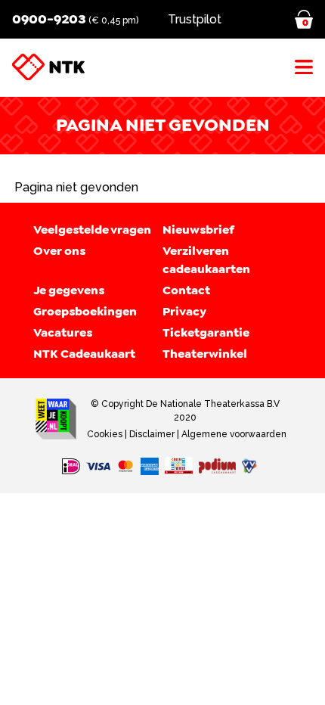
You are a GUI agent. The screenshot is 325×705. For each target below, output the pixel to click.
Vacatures (62, 333)
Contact (186, 290)
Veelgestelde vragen (92, 230)
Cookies (104, 434)
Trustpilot (194, 19)
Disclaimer (152, 434)
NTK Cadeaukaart (84, 354)
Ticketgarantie (205, 333)
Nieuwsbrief (198, 230)
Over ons (59, 251)
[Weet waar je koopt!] (56, 419)
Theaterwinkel (204, 354)
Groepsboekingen (85, 312)
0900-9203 (48, 19)
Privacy (184, 312)
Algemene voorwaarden (233, 434)
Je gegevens (68, 290)
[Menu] (304, 67)
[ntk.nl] (48, 67)
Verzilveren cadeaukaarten (206, 260)
